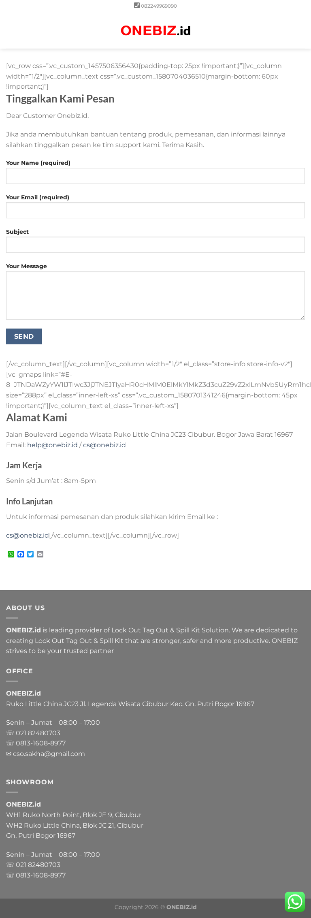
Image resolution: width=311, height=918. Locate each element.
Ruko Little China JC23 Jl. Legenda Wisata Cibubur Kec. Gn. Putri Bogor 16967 (130, 704)
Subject (17, 231)
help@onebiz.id (52, 445)
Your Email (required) (37, 197)
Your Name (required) (38, 163)
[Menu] (11, 30)
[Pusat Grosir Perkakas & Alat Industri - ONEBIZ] (155, 30)
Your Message (26, 266)
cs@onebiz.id (104, 445)
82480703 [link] (44, 733)
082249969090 (159, 6)
